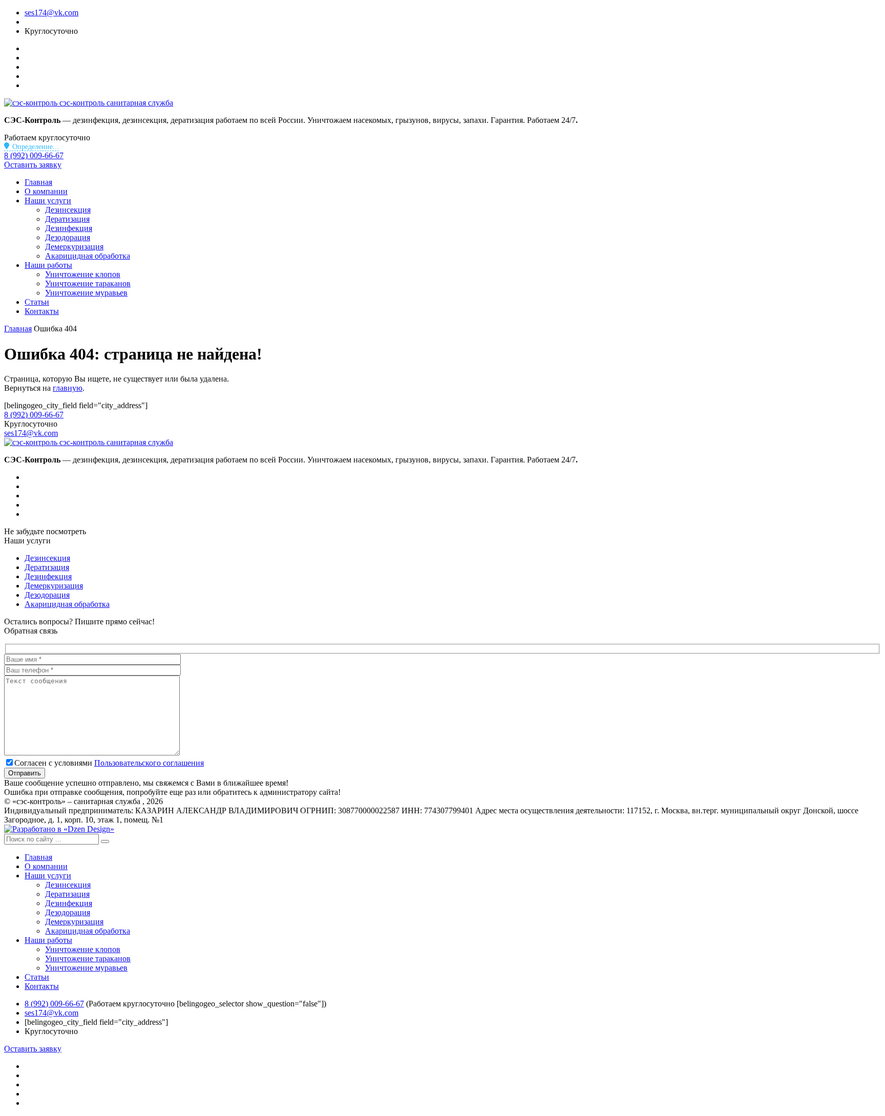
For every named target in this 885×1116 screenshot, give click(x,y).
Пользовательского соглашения (149, 763)
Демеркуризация (74, 246)
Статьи (37, 302)
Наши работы (48, 265)
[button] (105, 841)
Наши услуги (48, 200)
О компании (46, 191)
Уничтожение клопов (82, 274)
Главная (38, 182)
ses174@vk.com (51, 12)
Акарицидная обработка (87, 255)
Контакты (42, 311)
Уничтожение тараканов (88, 283)
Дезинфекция (68, 228)
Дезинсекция (68, 209)
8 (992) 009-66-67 (34, 155)
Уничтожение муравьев (86, 292)
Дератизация (67, 219)
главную (67, 388)
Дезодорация (67, 237)
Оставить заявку (32, 164)
